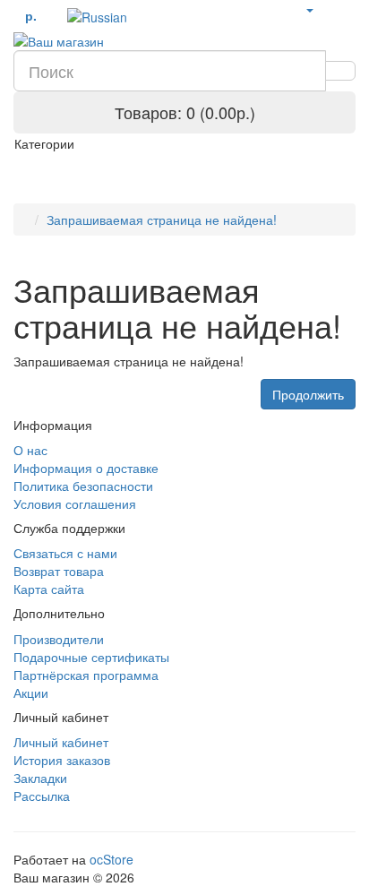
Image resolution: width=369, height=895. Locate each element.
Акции (30, 692)
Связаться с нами (65, 553)
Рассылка (41, 796)
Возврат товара (58, 571)
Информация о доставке (86, 468)
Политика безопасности (83, 486)
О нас (30, 450)
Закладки (40, 778)
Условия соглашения (74, 503)
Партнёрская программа (86, 675)
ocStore (111, 859)
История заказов (61, 760)
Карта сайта (48, 589)
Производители (58, 639)
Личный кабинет (60, 742)
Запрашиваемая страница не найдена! (162, 219)
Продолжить (308, 394)
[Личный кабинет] (309, 9)
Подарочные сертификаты (91, 657)
